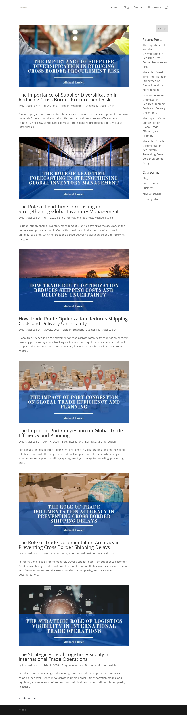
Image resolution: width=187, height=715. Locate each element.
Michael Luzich (31, 105)
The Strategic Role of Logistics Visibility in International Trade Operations (64, 656)
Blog (126, 7)
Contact (139, 7)
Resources (154, 7)
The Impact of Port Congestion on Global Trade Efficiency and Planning (71, 433)
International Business (81, 105)
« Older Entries (28, 698)
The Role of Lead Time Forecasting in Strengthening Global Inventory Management (69, 209)
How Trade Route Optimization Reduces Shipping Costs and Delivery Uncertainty (73, 321)
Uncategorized (151, 199)
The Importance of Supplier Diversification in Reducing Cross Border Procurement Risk (68, 97)
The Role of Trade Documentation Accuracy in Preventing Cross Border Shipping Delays (69, 544)
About (115, 7)
